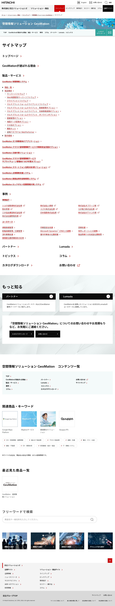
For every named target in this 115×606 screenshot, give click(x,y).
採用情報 (8, 588)
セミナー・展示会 (90, 8)
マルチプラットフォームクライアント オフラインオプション (32, 115)
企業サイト (9, 570)
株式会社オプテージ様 (87, 206)
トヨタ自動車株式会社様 (12, 206)
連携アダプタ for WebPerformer (20, 132)
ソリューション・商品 (14, 15)
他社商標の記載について (105, 601)
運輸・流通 (71, 440)
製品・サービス (11, 75)
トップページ (10, 56)
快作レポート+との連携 (87, 231)
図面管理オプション (15, 118)
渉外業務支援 (7, 234)
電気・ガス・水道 (89, 440)
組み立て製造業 (36, 440)
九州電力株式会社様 (86, 209)
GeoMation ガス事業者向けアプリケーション (20, 141)
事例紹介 (79, 8)
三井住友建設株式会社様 (12, 212)
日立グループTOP (10, 596)
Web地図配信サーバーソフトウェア (21, 97)
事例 (41, 32)
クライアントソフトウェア (17, 101)
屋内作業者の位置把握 (49, 234)
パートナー (53, 32)
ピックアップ (70, 8)
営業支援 (81, 227)
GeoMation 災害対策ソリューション (17, 153)
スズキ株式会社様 (47, 209)
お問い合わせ (67, 265)
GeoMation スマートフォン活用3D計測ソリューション (24, 167)
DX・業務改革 (27, 446)
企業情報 (8, 574)
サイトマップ (80, 383)
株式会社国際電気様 (10, 216)
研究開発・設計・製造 (47, 446)
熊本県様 (5, 209)
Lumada (61, 32)
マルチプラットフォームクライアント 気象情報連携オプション (33, 111)
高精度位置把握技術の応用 (13, 238)
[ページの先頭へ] (110, 560)
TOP (5, 32)
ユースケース (7, 222)
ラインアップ (59, 8)
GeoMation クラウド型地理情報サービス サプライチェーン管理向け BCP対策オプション (21, 160)
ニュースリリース (11, 577)
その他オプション (14, 125)
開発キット (11, 129)
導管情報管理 (7, 227)
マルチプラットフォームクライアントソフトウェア (27, 104)
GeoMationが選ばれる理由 (18, 32)
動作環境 (8, 135)
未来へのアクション (12, 584)
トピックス (69, 32)
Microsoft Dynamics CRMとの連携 (55, 231)
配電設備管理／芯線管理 (12, 231)
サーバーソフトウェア (16, 94)
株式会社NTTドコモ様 (87, 212)
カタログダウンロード (101, 32)
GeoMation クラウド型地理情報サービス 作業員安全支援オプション (30, 147)
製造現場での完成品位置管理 (90, 234)
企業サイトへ (108, 8)
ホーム (3, 15)
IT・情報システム (68, 446)
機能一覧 (8, 87)
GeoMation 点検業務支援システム (16, 173)
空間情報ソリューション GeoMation (42, 15)
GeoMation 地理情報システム (14, 81)
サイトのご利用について (57, 601)
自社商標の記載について (89, 601)
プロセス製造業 (54, 440)
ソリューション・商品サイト (50, 570)
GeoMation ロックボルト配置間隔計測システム (21, 184)
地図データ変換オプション (18, 122)
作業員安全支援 (46, 227)
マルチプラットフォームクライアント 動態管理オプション (31, 108)
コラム (99, 8)
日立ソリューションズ (12, 565)
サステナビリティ (11, 581)
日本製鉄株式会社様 (48, 212)
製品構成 (8, 91)
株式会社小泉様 (46, 206)
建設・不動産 (10, 446)
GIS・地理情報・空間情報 (14, 440)
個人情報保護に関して (73, 601)
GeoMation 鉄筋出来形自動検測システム (19, 179)
